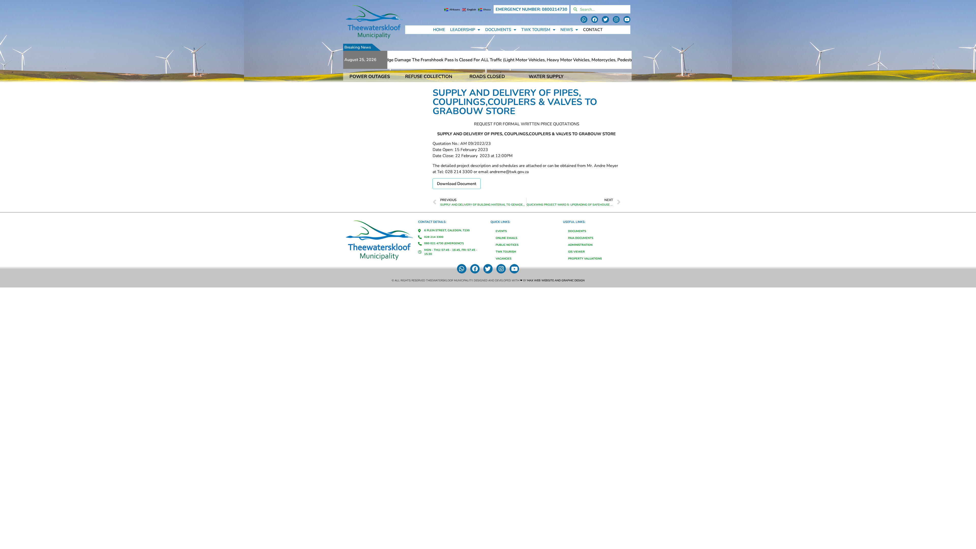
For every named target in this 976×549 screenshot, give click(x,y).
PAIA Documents (580, 238)
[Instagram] (616, 19)
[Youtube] (626, 19)
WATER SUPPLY (546, 76)
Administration (580, 245)
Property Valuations (585, 259)
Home (439, 30)
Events (501, 231)
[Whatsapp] (584, 19)
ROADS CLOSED (487, 76)
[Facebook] (594, 19)
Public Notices (507, 245)
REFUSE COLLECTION (428, 76)
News (566, 30)
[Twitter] (605, 19)
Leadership (462, 30)
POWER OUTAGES (369, 76)
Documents (498, 30)
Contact (593, 30)
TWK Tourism (535, 30)
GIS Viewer (576, 252)
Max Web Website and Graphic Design (556, 280)
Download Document (456, 184)
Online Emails (506, 238)
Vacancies (503, 259)
